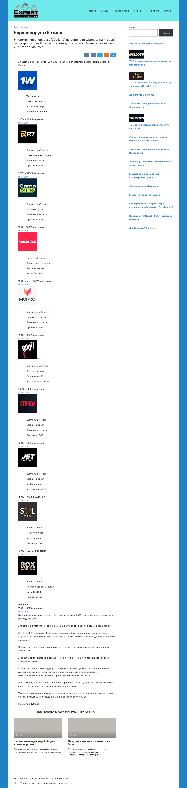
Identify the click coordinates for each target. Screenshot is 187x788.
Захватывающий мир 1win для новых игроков (34, 742)
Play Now (23, 122)
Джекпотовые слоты (141, 94)
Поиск (132, 27)
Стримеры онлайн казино (144, 186)
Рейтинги (154, 10)
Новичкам (139, 10)
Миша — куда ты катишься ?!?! (146, 194)
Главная (92, 10)
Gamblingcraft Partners (142, 228)
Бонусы (105, 10)
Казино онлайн (121, 10)
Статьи (167, 10)
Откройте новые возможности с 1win (90, 742)
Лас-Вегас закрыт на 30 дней (146, 43)
